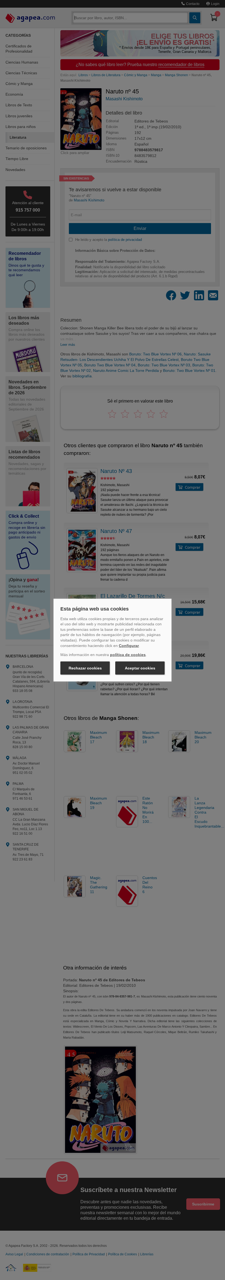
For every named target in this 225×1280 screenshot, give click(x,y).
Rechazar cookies (85, 668)
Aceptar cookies (140, 668)
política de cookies (128, 654)
